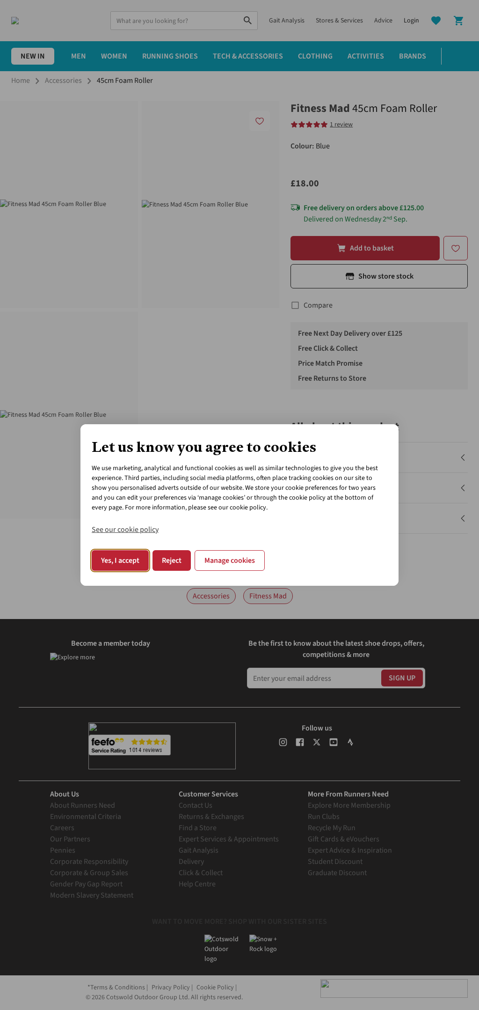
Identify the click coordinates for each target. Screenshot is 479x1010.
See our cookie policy (125, 529)
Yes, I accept (120, 560)
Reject (171, 560)
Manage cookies (229, 560)
